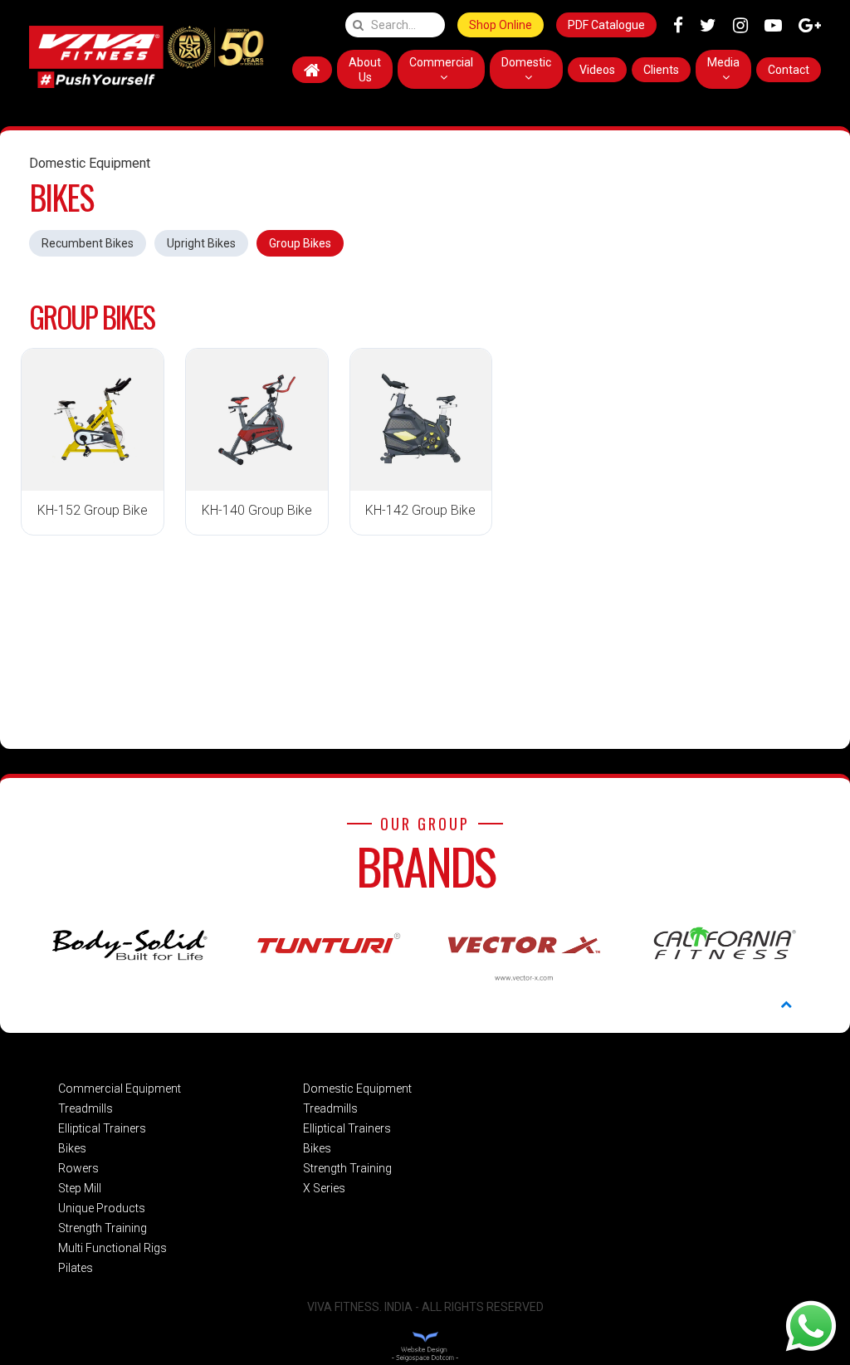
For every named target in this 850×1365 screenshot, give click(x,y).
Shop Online (500, 25)
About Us (365, 70)
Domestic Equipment (357, 1088)
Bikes (72, 1148)
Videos (597, 69)
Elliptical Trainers (102, 1128)
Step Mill (79, 1188)
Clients (661, 69)
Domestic (526, 62)
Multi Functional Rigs (112, 1248)
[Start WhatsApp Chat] (811, 1325)
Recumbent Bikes (88, 243)
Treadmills (85, 1108)
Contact (788, 69)
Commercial (441, 62)
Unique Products (101, 1208)
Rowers (78, 1168)
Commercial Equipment (119, 1088)
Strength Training (102, 1228)
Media (723, 62)
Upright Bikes (201, 243)
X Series (324, 1188)
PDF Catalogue (606, 25)
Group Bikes (300, 243)
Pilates (75, 1267)
